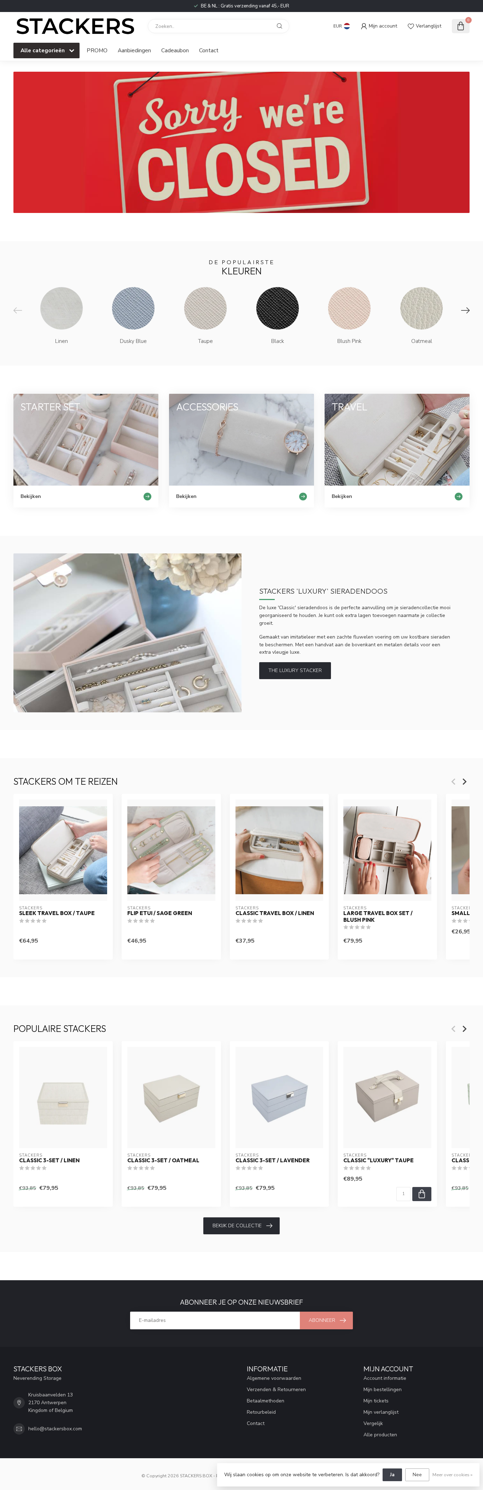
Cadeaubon (175, 50)
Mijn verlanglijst (380, 1412)
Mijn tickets (376, 1400)
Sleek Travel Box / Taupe (57, 913)
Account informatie (384, 1378)
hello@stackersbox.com (55, 1428)
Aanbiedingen (134, 50)
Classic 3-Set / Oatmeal (163, 1161)
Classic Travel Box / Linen (274, 913)
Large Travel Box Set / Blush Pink (378, 916)
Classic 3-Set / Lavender (272, 1161)
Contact (209, 50)
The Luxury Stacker (295, 670)
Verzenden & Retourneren (276, 1389)
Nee (417, 1474)
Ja (392, 1474)
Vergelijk (373, 1423)
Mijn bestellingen (382, 1389)
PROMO (97, 50)
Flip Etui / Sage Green (159, 913)
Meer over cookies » (452, 1475)
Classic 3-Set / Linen (49, 1161)
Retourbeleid (261, 1412)
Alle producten (380, 1434)
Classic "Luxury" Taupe (378, 1161)
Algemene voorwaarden (274, 1378)
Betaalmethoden (265, 1400)
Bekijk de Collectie (237, 1225)
